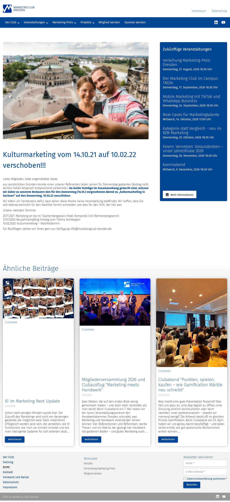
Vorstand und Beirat (16, 477)
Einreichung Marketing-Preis (99, 468)
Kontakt (8, 472)
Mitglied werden (109, 22)
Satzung (8, 462)
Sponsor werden (135, 22)
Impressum (199, 11)
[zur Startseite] (18, 8)
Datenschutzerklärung (199, 478)
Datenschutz (219, 11)
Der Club (8, 457)
